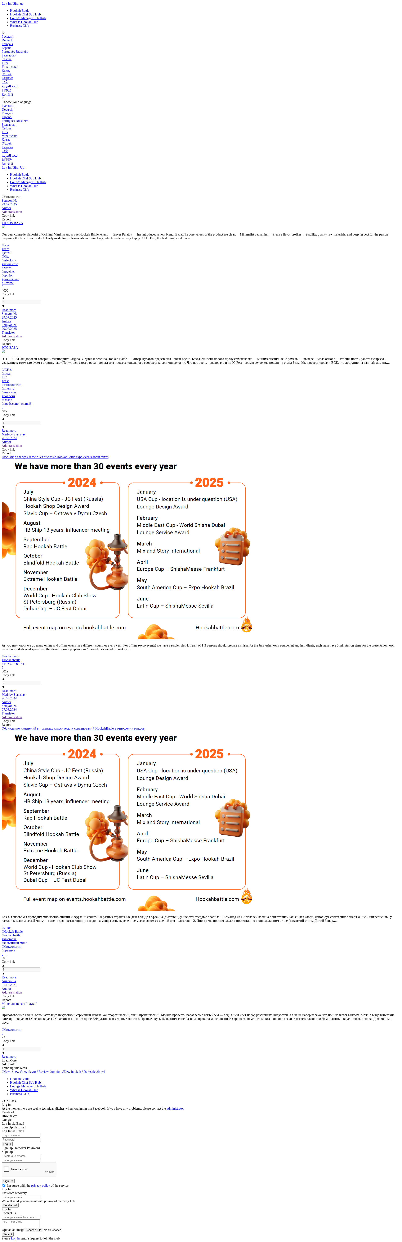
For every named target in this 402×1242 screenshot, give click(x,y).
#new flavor (28, 1071)
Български (9, 55)
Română (7, 94)
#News (6, 268)
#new (15, 1071)
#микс (6, 373)
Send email (10, 1205)
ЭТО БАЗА (10, 347)
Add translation (12, 212)
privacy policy (40, 1185)
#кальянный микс (14, 943)
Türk (5, 63)
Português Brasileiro (15, 51)
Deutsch (7, 40)
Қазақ (6, 70)
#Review (8, 283)
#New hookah (71, 1071)
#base (5, 245)
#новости (8, 396)
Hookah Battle (19, 10)
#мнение (8, 388)
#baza (5, 249)
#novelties (8, 271)
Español (7, 48)
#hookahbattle (11, 660)
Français (7, 44)
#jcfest (6, 253)
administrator (175, 1108)
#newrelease (10, 264)
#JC (4, 377)
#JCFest (7, 369)
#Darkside (88, 1071)
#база (5, 381)
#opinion (7, 275)
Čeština (7, 59)
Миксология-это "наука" (19, 1003)
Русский (8, 36)
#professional (10, 279)
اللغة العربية (10, 86)
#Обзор (7, 400)
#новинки (9, 392)
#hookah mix (10, 656)
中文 (5, 82)
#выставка (9, 939)
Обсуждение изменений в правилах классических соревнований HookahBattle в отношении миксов (73, 728)
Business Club (19, 25)
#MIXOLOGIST (13, 664)
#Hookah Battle (12, 931)
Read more (9, 310)
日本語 (7, 90)
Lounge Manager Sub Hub (28, 18)
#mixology (9, 260)
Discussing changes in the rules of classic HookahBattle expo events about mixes (55, 457)
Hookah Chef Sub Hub (25, 14)
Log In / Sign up (12, 3)
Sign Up (8, 1181)
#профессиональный (16, 403)
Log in (15, 1238)
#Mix (5, 256)
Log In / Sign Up (13, 167)
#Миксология (11, 385)
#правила (8, 950)
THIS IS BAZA (12, 223)
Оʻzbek (7, 74)
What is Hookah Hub (24, 22)
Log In (7, 1144)
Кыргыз (7, 78)
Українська (9, 66)
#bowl (100, 1071)
